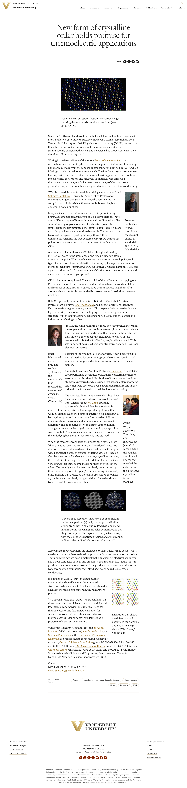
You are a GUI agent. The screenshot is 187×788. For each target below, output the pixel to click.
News (112, 685)
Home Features (131, 680)
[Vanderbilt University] (93, 726)
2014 (135, 685)
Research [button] (137, 8)
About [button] (82, 8)
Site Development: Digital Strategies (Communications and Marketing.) (95, 783)
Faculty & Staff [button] (166, 8)
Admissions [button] (94, 8)
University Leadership (18, 742)
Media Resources (154, 757)
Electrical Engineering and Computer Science (101, 680)
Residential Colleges (18, 746)
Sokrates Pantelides (59, 196)
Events (149, 746)
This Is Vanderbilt (16, 750)
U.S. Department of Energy (90, 646)
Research (124, 685)
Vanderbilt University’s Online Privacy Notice (93, 752)
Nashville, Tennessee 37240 (93, 746)
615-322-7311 (88, 749)
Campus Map (152, 754)
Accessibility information (56, 780)
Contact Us (99, 749)
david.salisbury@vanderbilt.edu (66, 670)
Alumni (75, 680)
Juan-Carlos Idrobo (92, 631)
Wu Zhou (92, 402)
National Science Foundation (76, 642)
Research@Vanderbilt (18, 754)
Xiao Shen (116, 371)
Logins (149, 750)
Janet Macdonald (84, 304)
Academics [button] (109, 8)
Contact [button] (180, 8)
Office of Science (57, 649)
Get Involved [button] (150, 8)
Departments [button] (123, 8)
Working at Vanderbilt (155, 742)
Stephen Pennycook (59, 635)
